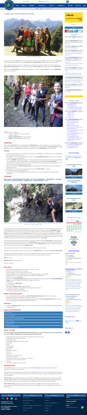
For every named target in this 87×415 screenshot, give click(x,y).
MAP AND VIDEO (10, 321)
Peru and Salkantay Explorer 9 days (74, 137)
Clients (51, 5)
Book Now (74, 27)
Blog (84, 5)
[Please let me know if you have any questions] (82, 410)
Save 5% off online (74, 153)
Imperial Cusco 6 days (72, 128)
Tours (41, 8)
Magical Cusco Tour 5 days (73, 125)
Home (17, 5)
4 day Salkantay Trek (71, 106)
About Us (24, 5)
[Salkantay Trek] (9, 5)
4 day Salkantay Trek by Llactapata (74, 109)
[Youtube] (7, 399)
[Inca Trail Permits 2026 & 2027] (73, 225)
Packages (31, 5)
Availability (61, 5)
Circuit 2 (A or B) (47, 278)
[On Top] (82, 402)
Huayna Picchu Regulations (51, 403)
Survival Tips (47, 398)
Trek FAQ (46, 400)
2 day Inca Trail (70, 114)
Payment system (48, 405)
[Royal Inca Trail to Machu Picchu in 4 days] (73, 172)
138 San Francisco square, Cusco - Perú (75, 399)
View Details (73, 177)
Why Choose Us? (27, 398)
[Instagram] (16, 399)
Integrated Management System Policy (32, 405)
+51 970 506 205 (70, 403)
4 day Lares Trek (70, 124)
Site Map (46, 410)
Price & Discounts (10, 315)
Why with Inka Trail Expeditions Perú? (15, 318)
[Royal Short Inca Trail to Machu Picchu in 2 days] (73, 205)
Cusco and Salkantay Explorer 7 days (75, 133)
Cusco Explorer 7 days (72, 131)
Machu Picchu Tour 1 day (72, 121)
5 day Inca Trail (70, 117)
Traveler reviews (73, 251)
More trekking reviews (70, 316)
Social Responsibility (27, 408)
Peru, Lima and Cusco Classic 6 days (75, 127)
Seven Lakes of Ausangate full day (74, 144)
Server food (9, 312)
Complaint (46, 408)
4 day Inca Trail (70, 115)
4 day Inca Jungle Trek (72, 134)
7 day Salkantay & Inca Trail (73, 136)
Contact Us (78, 5)
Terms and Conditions (28, 400)
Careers (24, 410)
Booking (70, 5)
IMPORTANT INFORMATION (12, 327)
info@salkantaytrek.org (44, 1)
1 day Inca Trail (70, 112)
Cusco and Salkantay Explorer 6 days (75, 130)
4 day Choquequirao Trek (72, 122)
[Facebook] (66, 332)
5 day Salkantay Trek (71, 104)
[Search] (67, 2)
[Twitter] (69, 332)
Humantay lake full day (72, 147)
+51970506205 (26, 1)
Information (41, 5)
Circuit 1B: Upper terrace (34, 278)
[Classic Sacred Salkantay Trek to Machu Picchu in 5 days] (73, 188)
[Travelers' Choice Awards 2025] (73, 240)
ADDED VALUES (10, 324)
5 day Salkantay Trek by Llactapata (74, 107)
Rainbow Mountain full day (73, 146)
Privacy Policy (26, 403)
